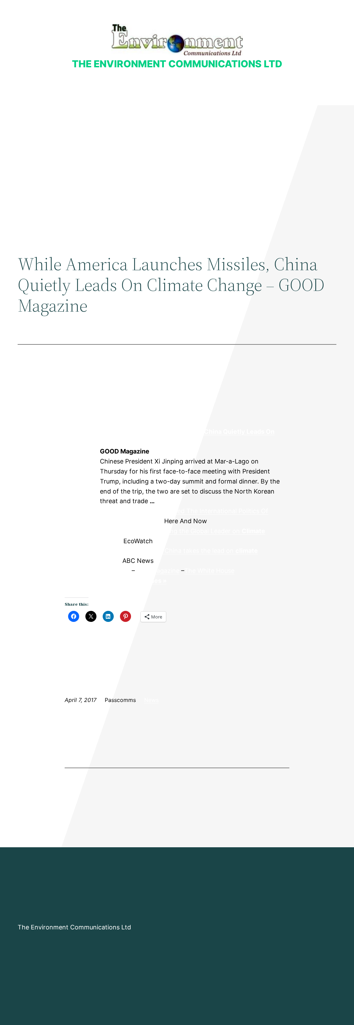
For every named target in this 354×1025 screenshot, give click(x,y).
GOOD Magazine (82, 451)
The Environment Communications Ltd (177, 64)
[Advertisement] (177, 162)
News (151, 699)
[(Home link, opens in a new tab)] (177, 39)
